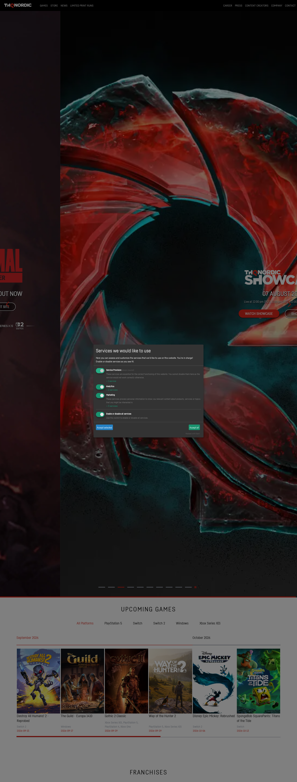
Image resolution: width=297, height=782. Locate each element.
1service (111, 380)
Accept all (194, 427)
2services (112, 389)
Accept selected (104, 427)
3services (112, 405)
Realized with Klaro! (193, 433)
